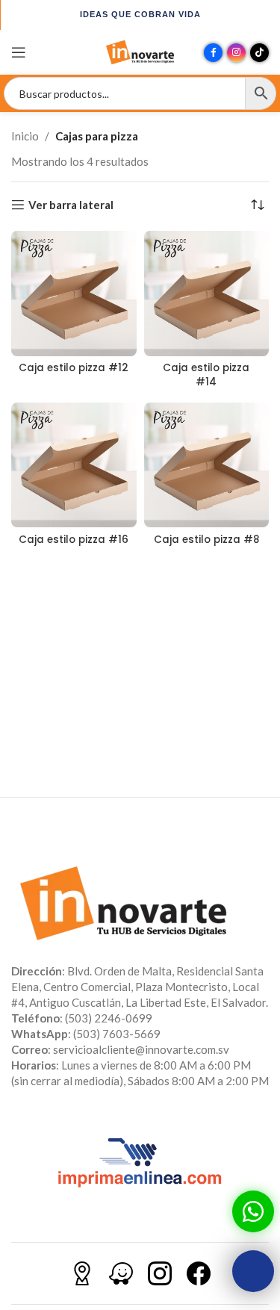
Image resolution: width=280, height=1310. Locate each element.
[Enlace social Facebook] (213, 52)
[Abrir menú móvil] (19, 52)
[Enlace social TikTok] (259, 52)
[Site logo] (140, 51)
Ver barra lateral (70, 204)
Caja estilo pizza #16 (73, 540)
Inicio (25, 136)
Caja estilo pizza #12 (73, 368)
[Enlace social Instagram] (236, 52)
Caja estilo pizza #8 (206, 540)
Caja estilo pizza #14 (206, 375)
